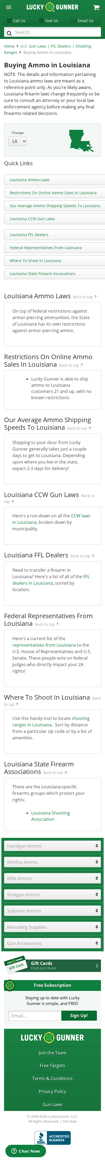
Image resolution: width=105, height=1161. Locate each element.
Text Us (51, 20)
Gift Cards (43, 965)
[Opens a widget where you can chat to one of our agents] (25, 1151)
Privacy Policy (52, 1091)
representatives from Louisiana (44, 645)
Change (18, 132)
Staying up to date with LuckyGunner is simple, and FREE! (52, 1000)
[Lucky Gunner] (52, 1138)
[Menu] (8, 7)
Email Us (85, 20)
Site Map (70, 1121)
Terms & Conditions (52, 1078)
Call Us (19, 20)
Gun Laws (52, 1104)
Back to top (83, 296)
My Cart (96, 7)
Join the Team (52, 1053)
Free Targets (52, 1066)
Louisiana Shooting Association (50, 816)
